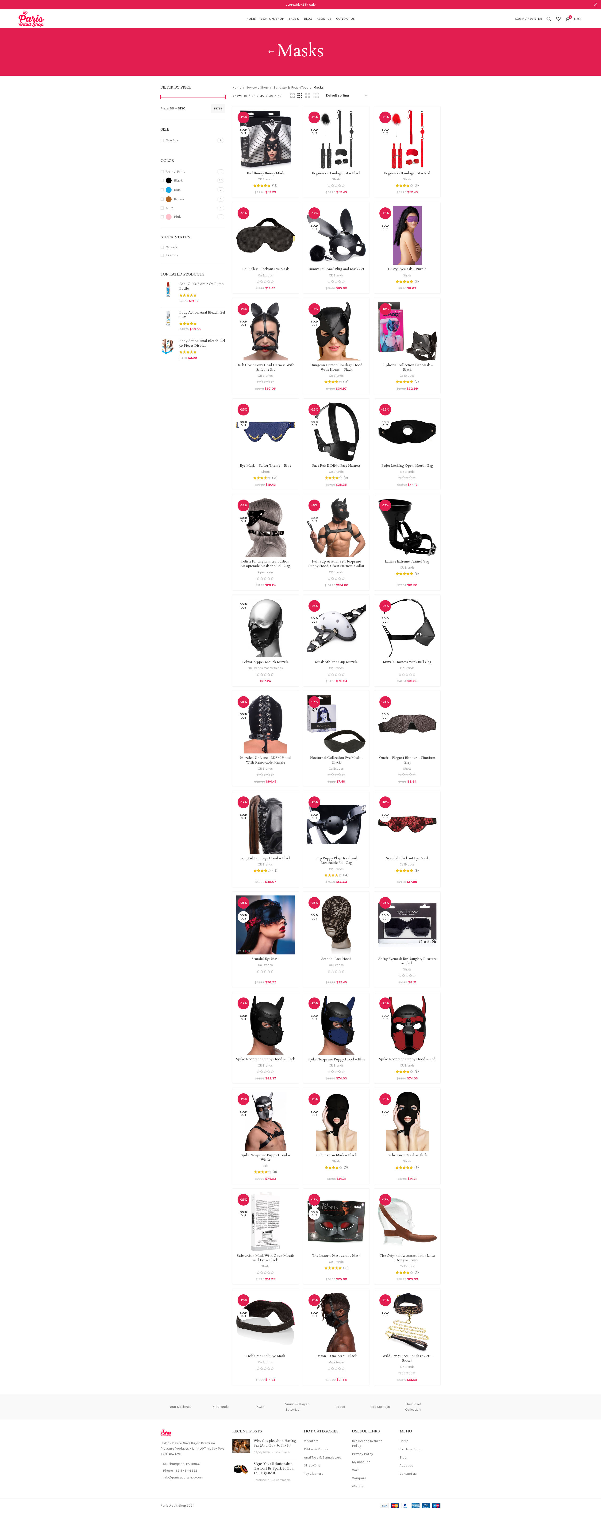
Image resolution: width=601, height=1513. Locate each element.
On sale (171, 247)
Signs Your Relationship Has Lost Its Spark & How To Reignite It (274, 1468)
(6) (417, 1071)
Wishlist (358, 1486)
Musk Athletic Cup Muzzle (336, 662)
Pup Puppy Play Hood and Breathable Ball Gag (336, 860)
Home (236, 87)
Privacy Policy (362, 1454)
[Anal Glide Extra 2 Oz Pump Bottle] (168, 292)
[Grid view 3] (299, 96)
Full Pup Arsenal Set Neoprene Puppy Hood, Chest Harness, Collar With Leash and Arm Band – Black (336, 566)
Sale (265, 1166)
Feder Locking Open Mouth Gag (407, 465)
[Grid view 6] (316, 96)
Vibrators (311, 1441)
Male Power (336, 1362)
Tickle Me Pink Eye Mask (265, 1356)
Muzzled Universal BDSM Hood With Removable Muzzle (265, 760)
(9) (346, 478)
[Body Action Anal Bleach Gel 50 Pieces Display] (168, 349)
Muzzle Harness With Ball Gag (407, 662)
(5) (346, 1167)
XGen (261, 1407)
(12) (274, 870)
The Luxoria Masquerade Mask (336, 1255)
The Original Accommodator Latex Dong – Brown (407, 1258)
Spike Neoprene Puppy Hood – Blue (336, 1059)
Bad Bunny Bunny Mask (265, 173)
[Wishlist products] (558, 18)
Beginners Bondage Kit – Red (407, 173)
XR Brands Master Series (265, 668)
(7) (417, 382)
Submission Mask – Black (336, 1155)
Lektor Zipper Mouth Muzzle (265, 662)
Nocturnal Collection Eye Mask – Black (336, 760)
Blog (403, 1457)
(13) (274, 185)
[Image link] (166, 1432)
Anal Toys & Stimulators (322, 1457)
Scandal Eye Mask (265, 959)
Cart (355, 1470)
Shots (336, 179)
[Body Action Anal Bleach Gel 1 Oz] (168, 321)
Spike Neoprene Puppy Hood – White (265, 1157)
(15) (345, 382)
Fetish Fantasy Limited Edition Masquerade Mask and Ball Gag (265, 564)
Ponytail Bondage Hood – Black (265, 858)
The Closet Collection (413, 1406)
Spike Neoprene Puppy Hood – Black (265, 1059)
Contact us (408, 1474)
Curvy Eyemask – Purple (407, 269)
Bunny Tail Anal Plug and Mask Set (336, 269)
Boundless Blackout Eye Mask (265, 269)
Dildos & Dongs (316, 1449)
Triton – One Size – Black (336, 1356)
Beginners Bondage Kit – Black (336, 173)
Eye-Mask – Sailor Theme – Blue (265, 465)
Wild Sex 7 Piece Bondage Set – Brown (407, 1358)
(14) (345, 875)
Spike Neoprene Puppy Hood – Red (407, 1059)
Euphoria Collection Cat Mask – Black (407, 367)
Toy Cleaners (313, 1474)
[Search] (549, 18)
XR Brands (265, 179)
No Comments (281, 1452)
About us (406, 1465)
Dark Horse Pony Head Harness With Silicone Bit (265, 367)
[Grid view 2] (292, 96)
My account (361, 1462)
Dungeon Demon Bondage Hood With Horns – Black (336, 367)
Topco (340, 1407)
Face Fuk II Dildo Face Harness (336, 465)
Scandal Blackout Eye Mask (407, 858)
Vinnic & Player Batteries (297, 1406)
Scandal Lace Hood (336, 959)
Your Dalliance (180, 1407)
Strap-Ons (312, 1465)
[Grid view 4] (307, 96)
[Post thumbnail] (241, 1447)
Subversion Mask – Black (407, 1155)
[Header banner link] (293, 4)
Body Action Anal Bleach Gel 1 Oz (202, 315)
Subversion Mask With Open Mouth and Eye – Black (265, 1258)
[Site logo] (31, 18)
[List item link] (193, 1470)
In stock (172, 255)
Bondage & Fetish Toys (290, 87)
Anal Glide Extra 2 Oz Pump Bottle (201, 286)
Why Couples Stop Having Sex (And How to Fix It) (275, 1443)
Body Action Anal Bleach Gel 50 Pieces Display (202, 343)
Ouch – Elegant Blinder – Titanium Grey (407, 760)
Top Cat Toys (380, 1407)
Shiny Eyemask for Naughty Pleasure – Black (407, 961)
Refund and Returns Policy (367, 1443)
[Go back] (271, 52)
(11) (417, 185)
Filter (218, 108)
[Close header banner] (595, 4)
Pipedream (265, 572)
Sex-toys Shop (257, 87)
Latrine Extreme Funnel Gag (407, 561)
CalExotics (265, 275)
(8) (416, 1167)
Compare (359, 1478)
